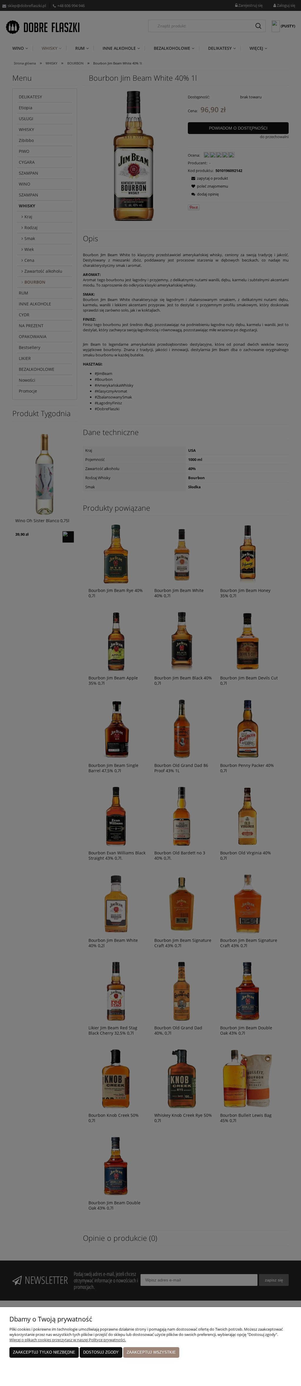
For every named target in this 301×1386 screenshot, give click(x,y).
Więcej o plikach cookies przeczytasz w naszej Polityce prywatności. (67, 1339)
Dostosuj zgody (101, 1352)
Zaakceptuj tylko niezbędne (44, 1352)
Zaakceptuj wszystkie (151, 1352)
